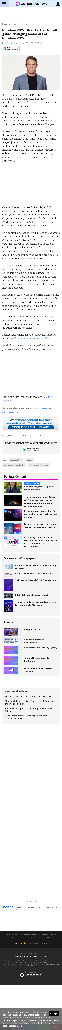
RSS (48, 938)
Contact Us (9, 934)
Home (4, 24)
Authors (45, 934)
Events (8, 622)
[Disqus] (31, 764)
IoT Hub (34, 956)
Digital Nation (21, 956)
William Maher (12, 43)
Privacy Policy (48, 964)
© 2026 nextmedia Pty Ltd (37, 943)
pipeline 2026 (16, 460)
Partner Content (15, 476)
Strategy (34, 24)
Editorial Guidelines (32, 934)
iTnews (43, 956)
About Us (18, 934)
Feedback (53, 934)
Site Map (42, 938)
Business (23, 24)
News (13, 24)
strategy (29, 460)
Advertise (16, 938)
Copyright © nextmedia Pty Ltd (14, 436)
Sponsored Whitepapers (20, 558)
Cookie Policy (44, 1023)
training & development (38, 465)
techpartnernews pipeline (14, 465)
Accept (54, 1013)
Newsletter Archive (29, 938)
